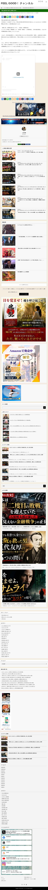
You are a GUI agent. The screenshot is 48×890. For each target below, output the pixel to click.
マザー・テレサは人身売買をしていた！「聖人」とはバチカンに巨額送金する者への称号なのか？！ (25, 425)
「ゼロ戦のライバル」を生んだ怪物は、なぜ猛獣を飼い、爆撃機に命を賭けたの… (31, 200)
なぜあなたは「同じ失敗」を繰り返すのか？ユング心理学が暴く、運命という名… (31, 189)
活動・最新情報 (4, 645)
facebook (42, 1)
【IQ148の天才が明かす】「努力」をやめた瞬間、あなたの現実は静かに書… (32, 212)
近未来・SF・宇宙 (4, 654)
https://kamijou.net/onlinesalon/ (9, 116)
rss (39, 1)
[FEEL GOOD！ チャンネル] (17, 3)
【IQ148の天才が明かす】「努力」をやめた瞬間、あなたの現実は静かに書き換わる (23, 469)
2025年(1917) (3, 769)
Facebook (27, 144)
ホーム (2, 877)
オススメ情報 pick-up (21, 163)
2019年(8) (2, 774)
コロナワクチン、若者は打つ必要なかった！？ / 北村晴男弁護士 (20, 414)
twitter (40, 1)
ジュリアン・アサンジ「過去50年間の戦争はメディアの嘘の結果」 (20, 420)
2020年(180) (3, 772)
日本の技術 (33, 198)
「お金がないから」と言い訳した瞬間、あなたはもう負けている (29, 164)
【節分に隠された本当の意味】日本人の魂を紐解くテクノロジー (29, 248)
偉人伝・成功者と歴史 (27, 163)
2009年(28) (3, 785)
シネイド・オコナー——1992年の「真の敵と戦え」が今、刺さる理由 (30, 152)
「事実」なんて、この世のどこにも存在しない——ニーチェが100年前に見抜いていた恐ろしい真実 (26, 454)
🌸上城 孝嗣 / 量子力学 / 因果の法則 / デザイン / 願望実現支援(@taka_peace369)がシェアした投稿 (21, 94)
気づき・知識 (24, 150)
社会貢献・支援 (4, 649)
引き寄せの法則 (32, 186)
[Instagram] (26, 884)
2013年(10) (3, 778)
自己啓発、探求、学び (29, 150)
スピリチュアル (26, 186)
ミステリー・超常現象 (5, 629)
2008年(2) (2, 787)
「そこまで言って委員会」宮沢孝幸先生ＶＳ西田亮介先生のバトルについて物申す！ (23, 431)
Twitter (23, 144)
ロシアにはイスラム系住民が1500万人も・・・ (26, 224)
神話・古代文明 (4, 818)
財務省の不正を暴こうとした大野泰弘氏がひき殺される (18, 437)
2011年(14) (3, 781)
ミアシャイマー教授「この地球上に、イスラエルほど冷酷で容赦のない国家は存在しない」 (13, 289)
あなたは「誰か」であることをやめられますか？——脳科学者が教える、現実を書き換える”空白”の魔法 (18, 682)
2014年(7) (2, 776)
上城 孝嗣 (24, 132)
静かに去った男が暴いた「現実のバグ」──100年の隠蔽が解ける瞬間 (21, 476)
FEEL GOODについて (5, 615)
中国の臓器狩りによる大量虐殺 (23, 271)
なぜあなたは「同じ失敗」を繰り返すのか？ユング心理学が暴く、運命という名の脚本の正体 (25, 461)
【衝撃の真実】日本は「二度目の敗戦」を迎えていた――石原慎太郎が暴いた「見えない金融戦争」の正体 (21, 526)
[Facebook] (24, 884)
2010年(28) (3, 783)
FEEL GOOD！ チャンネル (23, 888)
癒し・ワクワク (4, 647)
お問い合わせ (4, 618)
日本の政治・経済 (4, 640)
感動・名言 (33, 163)
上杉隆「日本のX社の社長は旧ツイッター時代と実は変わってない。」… (31, 260)
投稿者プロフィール (24, 136)
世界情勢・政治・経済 (5, 631)
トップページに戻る (24, 294)
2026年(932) (3, 767)
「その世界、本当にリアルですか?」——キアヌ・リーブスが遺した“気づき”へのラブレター (19, 603)
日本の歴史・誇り (4, 809)
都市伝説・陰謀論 (4, 656)
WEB (19, 144)
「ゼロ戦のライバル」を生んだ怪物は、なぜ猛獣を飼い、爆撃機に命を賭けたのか (14, 679)
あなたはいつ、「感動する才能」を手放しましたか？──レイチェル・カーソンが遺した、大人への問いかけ (18, 686)
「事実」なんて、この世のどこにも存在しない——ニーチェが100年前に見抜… (31, 177)
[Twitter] (22, 884)
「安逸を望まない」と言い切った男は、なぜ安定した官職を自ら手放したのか (16, 565)
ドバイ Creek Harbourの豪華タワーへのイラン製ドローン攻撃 (34, 288)
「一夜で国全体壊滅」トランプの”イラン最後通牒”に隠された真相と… (31, 236)
